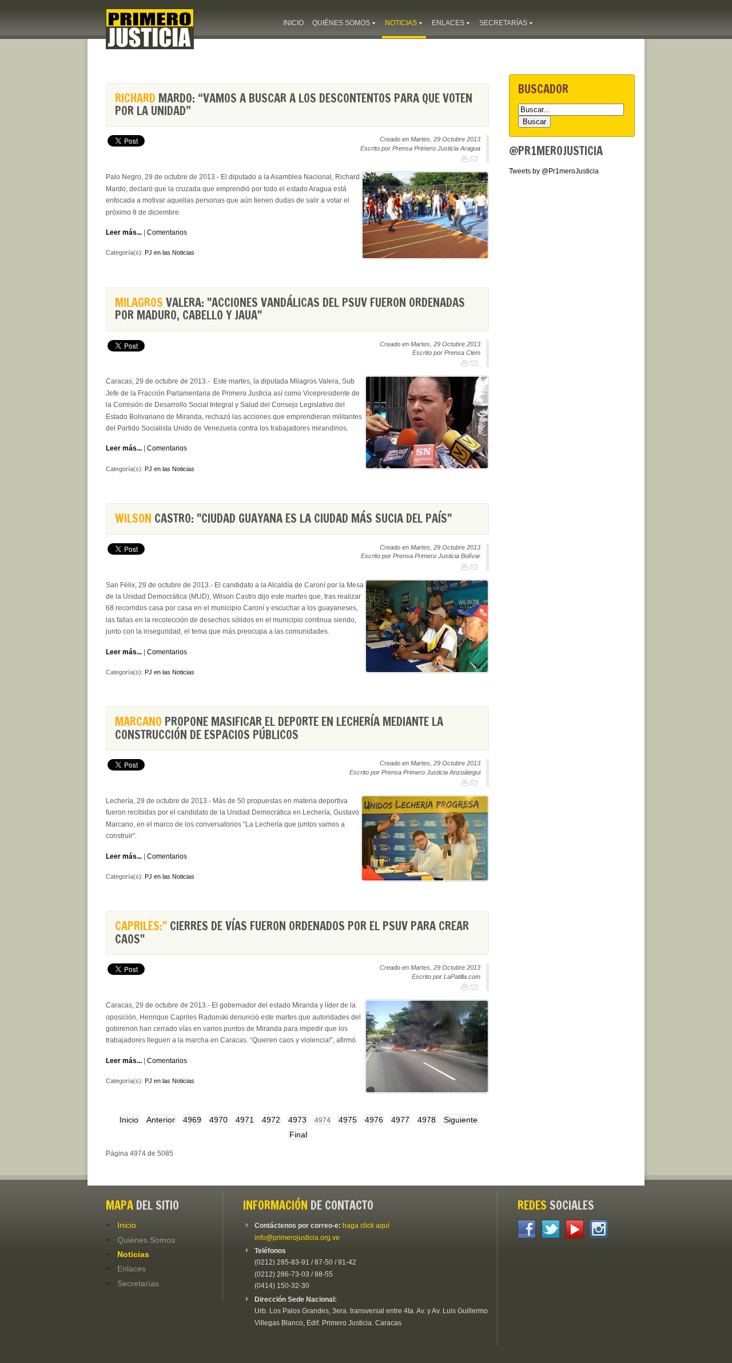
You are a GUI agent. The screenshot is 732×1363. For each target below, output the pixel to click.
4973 (297, 1119)
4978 (426, 1119)
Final (298, 1134)
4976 (374, 1119)
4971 (245, 1119)
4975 (348, 1119)
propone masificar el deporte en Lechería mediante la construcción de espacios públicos (279, 727)
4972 (271, 1119)
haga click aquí (366, 1226)
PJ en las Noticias (169, 252)
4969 (192, 1119)
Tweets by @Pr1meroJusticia (554, 171)
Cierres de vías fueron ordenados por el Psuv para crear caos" (292, 932)
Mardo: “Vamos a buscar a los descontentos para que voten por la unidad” (293, 104)
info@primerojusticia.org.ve (297, 1238)
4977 (400, 1119)
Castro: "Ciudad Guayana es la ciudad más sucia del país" (283, 518)
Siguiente (461, 1119)
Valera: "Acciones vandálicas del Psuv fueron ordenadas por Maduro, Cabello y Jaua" (290, 308)
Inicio (129, 1119)
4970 (218, 1119)
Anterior (160, 1119)
